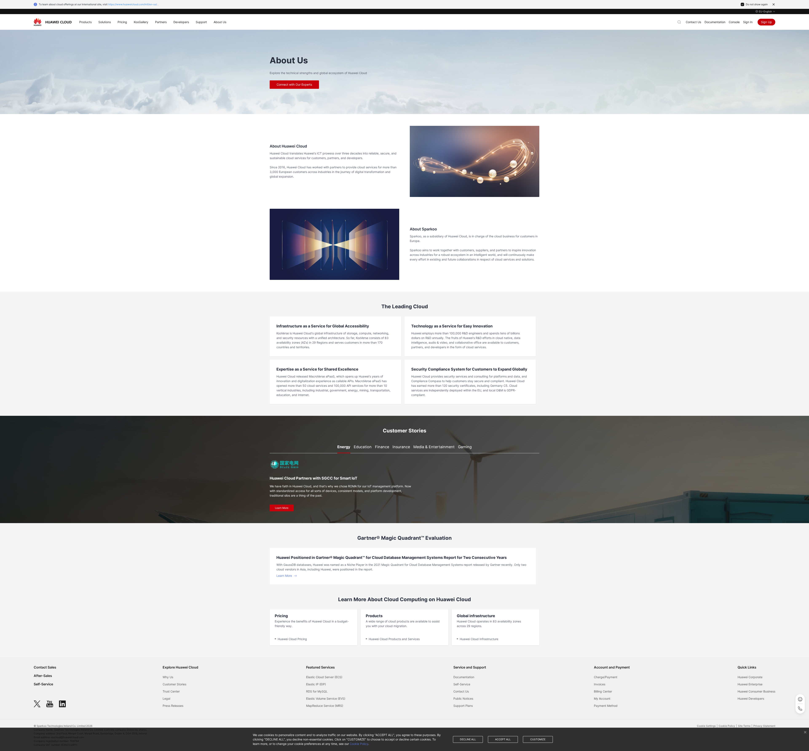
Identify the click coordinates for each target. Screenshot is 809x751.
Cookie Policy (359, 744)
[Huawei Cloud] (53, 22)
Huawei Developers (751, 698)
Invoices (599, 684)
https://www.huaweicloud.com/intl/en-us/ (132, 4)
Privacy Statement (764, 725)
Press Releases (173, 705)
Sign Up (766, 22)
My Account (602, 698)
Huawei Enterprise (750, 684)
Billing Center (603, 691)
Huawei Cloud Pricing (292, 639)
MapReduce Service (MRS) (324, 705)
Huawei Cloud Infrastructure (479, 639)
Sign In (748, 22)
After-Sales (43, 676)
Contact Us (693, 22)
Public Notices (463, 698)
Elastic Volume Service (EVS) (325, 698)
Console (734, 22)
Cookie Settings (706, 725)
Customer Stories (174, 684)
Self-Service (43, 684)
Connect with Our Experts (294, 84)
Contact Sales (45, 667)
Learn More (281, 507)
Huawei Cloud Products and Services (394, 639)
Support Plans (463, 705)
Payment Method (605, 705)
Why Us (168, 677)
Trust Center (171, 691)
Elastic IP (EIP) (316, 684)
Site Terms (744, 725)
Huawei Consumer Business (756, 691)
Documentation (715, 22)
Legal (166, 698)
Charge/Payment (605, 677)
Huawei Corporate (750, 677)
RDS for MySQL (317, 691)
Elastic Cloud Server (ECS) (324, 677)
